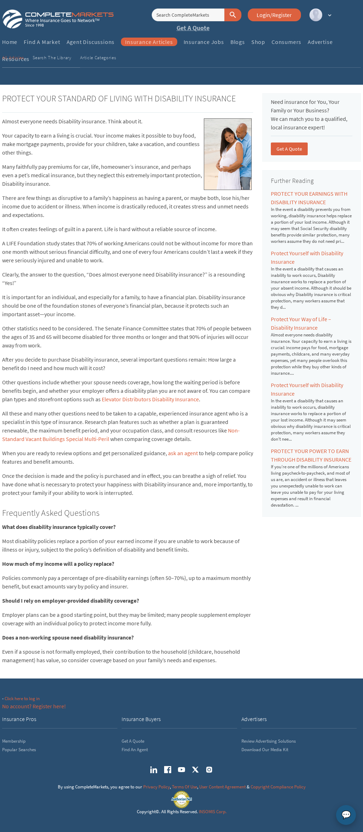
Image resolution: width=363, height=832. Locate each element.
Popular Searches (19, 750)
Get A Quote (193, 28)
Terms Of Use (184, 787)
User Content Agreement (222, 787)
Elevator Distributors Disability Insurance (150, 399)
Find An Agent (135, 750)
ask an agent (183, 453)
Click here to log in (22, 699)
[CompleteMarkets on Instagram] (209, 769)
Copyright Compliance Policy (278, 787)
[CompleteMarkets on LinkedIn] (153, 769)
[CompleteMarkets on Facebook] (167, 769)
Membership (14, 741)
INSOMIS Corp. (213, 812)
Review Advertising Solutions (268, 741)
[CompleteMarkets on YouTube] (181, 769)
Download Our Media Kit (264, 750)
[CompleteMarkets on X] (195, 769)
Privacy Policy (156, 787)
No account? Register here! (34, 706)
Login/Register (274, 14)
